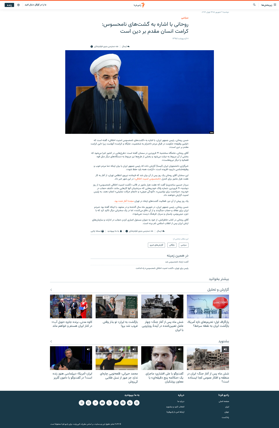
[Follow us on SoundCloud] (95, 402)
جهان (227, 412)
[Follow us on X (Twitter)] (109, 402)
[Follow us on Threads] (81, 402)
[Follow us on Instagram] (88, 402)
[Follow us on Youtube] (102, 402)
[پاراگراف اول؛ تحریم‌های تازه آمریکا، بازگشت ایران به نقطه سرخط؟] (208, 306)
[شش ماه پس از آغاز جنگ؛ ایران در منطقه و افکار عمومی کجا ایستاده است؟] (208, 358)
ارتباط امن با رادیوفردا (175, 412)
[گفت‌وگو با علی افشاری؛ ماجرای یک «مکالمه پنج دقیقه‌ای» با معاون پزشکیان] (162, 358)
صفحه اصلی (224, 401)
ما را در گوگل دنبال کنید (35, 5)
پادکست (225, 417)
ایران (227, 406)
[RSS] (130, 402)
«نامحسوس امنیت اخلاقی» (147, 179)
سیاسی (184, 18)
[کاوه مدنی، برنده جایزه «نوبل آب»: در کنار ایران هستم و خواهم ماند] (71, 306)
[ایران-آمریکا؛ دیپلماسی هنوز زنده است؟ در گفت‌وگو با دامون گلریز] (71, 358)
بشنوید (223, 341)
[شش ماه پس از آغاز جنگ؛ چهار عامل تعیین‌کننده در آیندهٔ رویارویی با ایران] (162, 306)
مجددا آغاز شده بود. (124, 201)
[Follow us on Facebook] (123, 402)
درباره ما (180, 401)
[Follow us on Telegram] (116, 402)
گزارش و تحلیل (218, 290)
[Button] (126, 46)
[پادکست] (18, 5)
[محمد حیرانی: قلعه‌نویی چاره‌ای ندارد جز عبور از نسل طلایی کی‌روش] (117, 358)
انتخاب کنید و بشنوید (175, 406)
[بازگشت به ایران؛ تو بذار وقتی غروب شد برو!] (117, 306)
